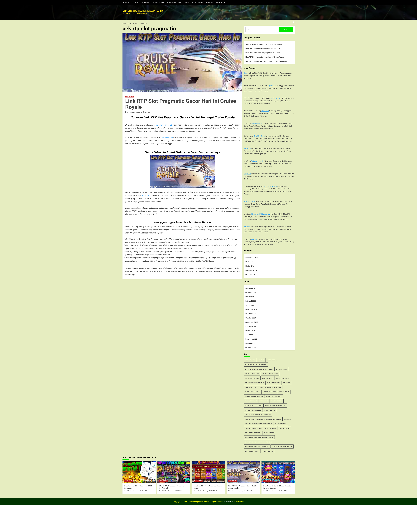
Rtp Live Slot (272, 86)
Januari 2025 (250, 305)
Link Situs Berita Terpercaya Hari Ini (143, 11)
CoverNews (228, 501)
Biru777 (247, 227)
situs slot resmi (284, 428)
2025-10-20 (179, 491)
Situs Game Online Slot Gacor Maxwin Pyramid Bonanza (266, 61)
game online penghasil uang (254, 382)
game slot (286, 382)
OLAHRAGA (209, 2)
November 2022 (251, 343)
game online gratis (282, 378)
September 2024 (251, 322)
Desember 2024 (251, 309)
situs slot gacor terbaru (253, 428)
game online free (267, 378)
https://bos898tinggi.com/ (260, 214)
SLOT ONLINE (171, 2)
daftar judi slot (281, 369)
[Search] (293, 22)
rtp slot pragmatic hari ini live (275, 405)
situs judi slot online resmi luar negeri (258, 414)
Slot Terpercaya (275, 98)
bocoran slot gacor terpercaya (255, 364)
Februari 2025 (250, 301)
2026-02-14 (144, 491)
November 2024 (251, 314)
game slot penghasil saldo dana (270, 387)
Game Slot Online (250, 387)
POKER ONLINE (183, 2)
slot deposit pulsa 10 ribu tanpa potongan (259, 437)
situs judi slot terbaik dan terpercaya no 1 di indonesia (263, 419)
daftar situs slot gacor (270, 373)
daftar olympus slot (252, 373)
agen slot (261, 360)
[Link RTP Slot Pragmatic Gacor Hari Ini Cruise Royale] (243, 472)
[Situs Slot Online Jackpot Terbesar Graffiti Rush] (173, 472)
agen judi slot (250, 360)
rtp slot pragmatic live (253, 410)
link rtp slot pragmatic (163, 125)
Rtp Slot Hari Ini (256, 123)
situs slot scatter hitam (253, 433)
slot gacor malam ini (252, 451)
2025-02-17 (148, 112)
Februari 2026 (250, 288)
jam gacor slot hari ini (252, 392)
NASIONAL (146, 2)
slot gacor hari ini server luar (282, 446)
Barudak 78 (146, 195)
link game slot (284, 392)
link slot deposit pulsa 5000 (254, 396)
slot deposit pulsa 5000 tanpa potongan (258, 442)
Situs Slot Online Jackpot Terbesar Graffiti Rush (262, 48)
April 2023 (249, 335)
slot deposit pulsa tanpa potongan (257, 446)
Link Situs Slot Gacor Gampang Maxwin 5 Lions (262, 53)
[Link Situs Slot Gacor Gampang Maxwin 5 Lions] (208, 472)
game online (167, 137)
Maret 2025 (249, 297)
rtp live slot (249, 405)
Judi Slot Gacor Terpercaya (134, 112)
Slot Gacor (265, 111)
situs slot (287, 419)
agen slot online (272, 360)
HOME (137, 2)
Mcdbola (139, 274)
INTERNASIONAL (158, 2)
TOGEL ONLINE (197, 2)
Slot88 (246, 73)
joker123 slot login (269, 392)
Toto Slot (254, 239)
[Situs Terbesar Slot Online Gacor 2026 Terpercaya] (139, 472)
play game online (276, 401)
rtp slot (259, 405)
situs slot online (270, 428)
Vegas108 (247, 148)
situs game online (269, 410)
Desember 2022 (251, 339)
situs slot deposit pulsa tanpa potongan (258, 423)
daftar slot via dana (252, 378)
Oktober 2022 (250, 347)
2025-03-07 (214, 491)
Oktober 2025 (250, 292)
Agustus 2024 (250, 326)
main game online (251, 401)
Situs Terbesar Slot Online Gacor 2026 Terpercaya (263, 44)
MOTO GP (249, 262)
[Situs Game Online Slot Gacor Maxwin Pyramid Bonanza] (278, 472)
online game (264, 401)
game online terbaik (273, 382)
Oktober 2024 (250, 318)
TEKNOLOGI (220, 2)
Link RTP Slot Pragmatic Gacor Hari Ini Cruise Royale (180, 104)
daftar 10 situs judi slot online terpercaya (259, 369)
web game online (267, 451)
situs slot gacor (280, 423)
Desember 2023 (251, 330)
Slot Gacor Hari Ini (257, 161)
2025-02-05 (283, 491)
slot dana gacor (269, 433)
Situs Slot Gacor (259, 136)
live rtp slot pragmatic (274, 396)
